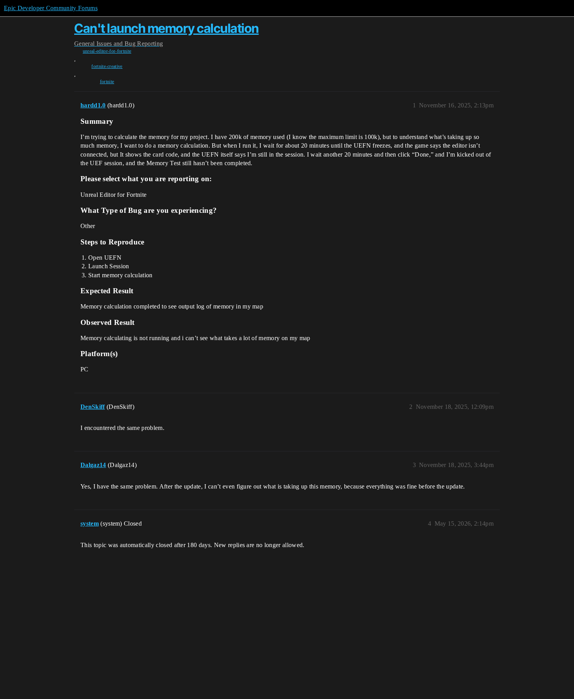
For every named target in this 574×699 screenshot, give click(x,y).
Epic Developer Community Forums (51, 8)
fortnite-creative (106, 66)
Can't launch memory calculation (166, 28)
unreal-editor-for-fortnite (107, 51)
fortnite (107, 81)
